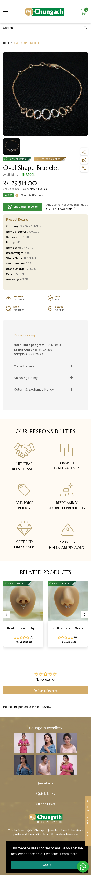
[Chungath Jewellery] (45, 11)
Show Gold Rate (87, 821)
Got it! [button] (47, 864)
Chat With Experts (25, 206)
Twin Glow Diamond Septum (67, 628)
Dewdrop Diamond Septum (23, 628)
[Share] (84, 151)
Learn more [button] (68, 854)
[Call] (84, 168)
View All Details (38, 188)
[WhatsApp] (84, 160)
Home (6, 42)
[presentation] (6, 614)
